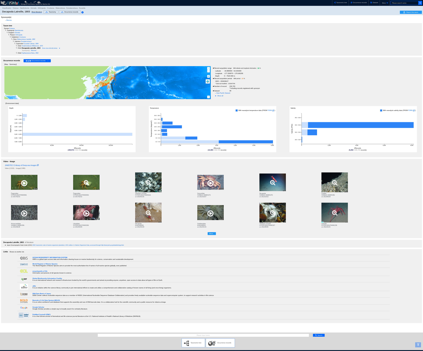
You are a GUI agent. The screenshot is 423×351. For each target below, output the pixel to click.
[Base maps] (208, 81)
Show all (220, 96)
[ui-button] (420, 3)
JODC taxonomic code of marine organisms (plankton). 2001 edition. (52, 245)
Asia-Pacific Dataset (223, 93)
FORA (270, 110)
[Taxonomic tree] (193, 339)
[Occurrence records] (220, 339)
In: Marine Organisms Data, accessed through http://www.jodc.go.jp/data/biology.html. (98, 245)
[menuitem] (385, 3)
